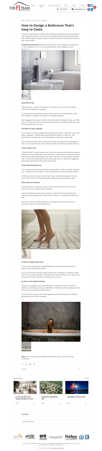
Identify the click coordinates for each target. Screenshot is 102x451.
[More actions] (79, 21)
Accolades (61, 448)
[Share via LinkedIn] (30, 364)
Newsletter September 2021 (49, 398)
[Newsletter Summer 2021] (76, 387)
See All (86, 378)
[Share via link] (34, 364)
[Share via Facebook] (22, 364)
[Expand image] (51, 70)
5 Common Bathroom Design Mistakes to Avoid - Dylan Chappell (25, 398)
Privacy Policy (53, 448)
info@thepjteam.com (80, 9)
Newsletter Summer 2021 (76, 397)
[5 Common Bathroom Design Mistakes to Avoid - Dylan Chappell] (25, 387)
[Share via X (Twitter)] (26, 364)
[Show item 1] (26, 95)
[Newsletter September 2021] (51, 387)
